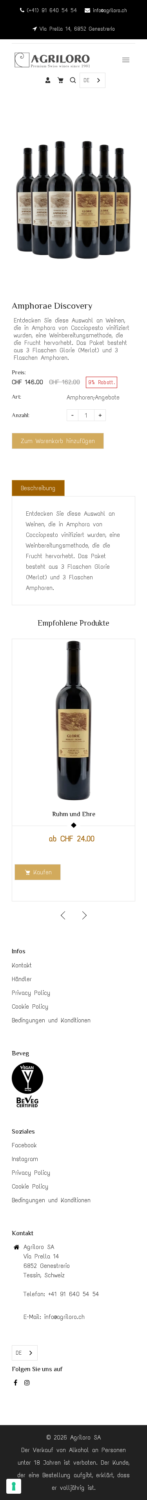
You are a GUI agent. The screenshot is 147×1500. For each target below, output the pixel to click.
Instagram (25, 1159)
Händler (22, 979)
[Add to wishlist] (125, 730)
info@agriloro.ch (108, 10)
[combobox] (92, 80)
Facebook (24, 1145)
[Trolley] (60, 80)
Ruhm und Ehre (73, 814)
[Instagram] (28, 1384)
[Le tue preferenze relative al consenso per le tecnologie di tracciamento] (13, 1486)
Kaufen (42, 872)
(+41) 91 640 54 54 (50, 10)
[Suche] (73, 80)
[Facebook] (17, 1384)
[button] (83, 915)
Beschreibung (38, 488)
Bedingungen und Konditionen (51, 1020)
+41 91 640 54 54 (73, 1294)
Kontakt (22, 965)
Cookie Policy (30, 1006)
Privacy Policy (31, 992)
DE (86, 80)
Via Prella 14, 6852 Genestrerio (76, 29)
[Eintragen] (48, 80)
